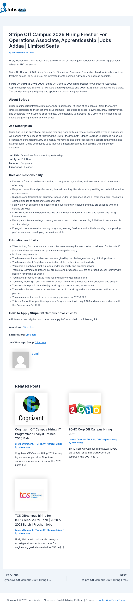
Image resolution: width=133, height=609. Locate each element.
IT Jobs (38, 444)
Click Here (28, 327)
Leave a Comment (24, 444)
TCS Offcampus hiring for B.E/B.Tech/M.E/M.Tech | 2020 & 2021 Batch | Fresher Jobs (38, 520)
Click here (30, 334)
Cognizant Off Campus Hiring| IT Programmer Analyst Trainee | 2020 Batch (38, 434)
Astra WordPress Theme (112, 600)
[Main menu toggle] (129, 8)
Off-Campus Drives (52, 444)
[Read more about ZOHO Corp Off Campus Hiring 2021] (85, 408)
